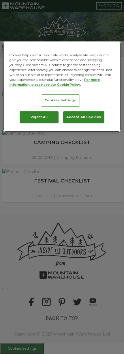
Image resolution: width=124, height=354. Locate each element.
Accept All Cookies (83, 117)
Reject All (39, 117)
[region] (62, 86)
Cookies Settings (60, 100)
